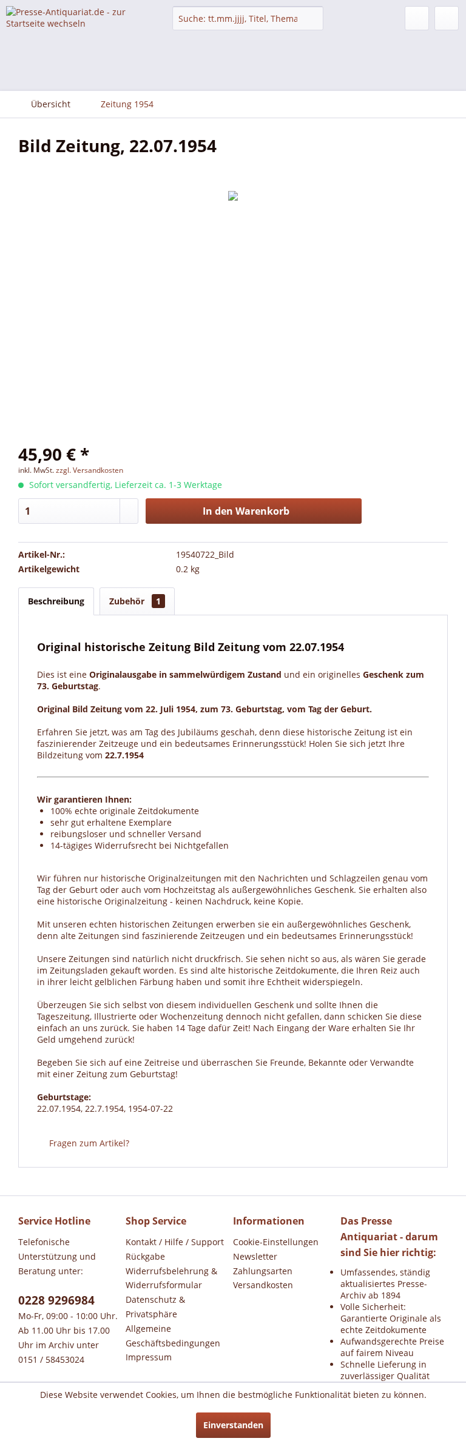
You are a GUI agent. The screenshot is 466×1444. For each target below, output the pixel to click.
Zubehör (135, 601)
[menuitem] (248, 18)
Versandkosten (263, 1285)
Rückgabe (145, 1256)
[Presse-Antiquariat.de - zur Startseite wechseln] (70, 27)
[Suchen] (312, 18)
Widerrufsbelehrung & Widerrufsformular (171, 1278)
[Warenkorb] (446, 18)
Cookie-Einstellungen (276, 1242)
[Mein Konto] (417, 18)
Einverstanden (233, 1425)
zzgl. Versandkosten (89, 470)
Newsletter (255, 1256)
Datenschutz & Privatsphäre (155, 1307)
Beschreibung (56, 601)
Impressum (149, 1357)
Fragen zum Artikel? (88, 1143)
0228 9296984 (56, 1300)
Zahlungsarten (262, 1271)
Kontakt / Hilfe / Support (175, 1242)
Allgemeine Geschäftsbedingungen (173, 1336)
